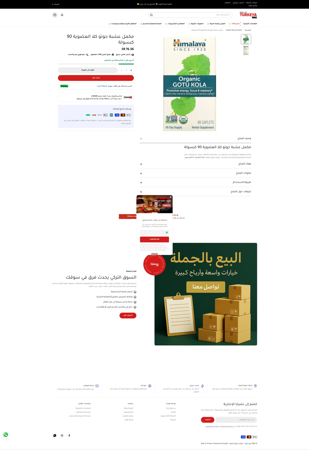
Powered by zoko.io (154, 253)
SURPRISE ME (154, 239)
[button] (142, 233)
